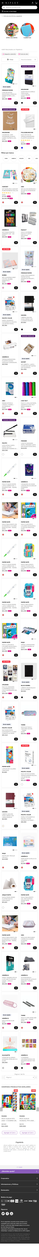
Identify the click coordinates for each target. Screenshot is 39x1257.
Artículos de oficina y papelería (13, 16)
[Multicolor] (3, 202)
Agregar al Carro (10, 1133)
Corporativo (5, 1178)
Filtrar (11, 59)
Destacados (5, 1190)
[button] (36, 3)
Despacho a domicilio (10, 54)
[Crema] (3, 826)
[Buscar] (4, 7)
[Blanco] (3, 454)
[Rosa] (3, 1028)
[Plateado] (3, 1068)
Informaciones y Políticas (9, 1184)
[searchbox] (21, 7)
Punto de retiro (24, 54)
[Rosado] (3, 288)
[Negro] (22, 103)
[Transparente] (22, 148)
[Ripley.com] (12, 3)
